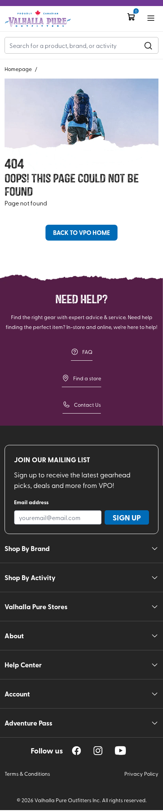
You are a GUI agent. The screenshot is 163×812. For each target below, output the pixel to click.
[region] (76, 750)
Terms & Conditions (27, 773)
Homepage (18, 69)
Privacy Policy (141, 773)
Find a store (87, 378)
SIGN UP (127, 517)
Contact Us (87, 404)
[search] (148, 45)
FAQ (87, 351)
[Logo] (38, 19)
